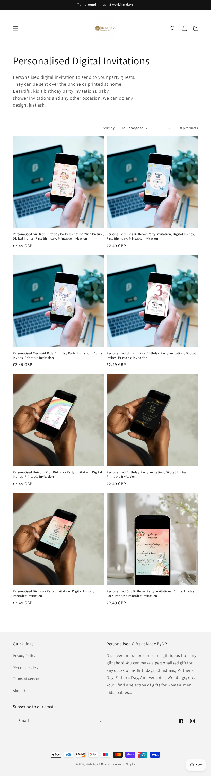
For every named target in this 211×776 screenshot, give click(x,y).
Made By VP (93, 764)
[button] (15, 28)
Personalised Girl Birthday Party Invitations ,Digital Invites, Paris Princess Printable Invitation (151, 593)
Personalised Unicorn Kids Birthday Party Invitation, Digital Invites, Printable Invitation (151, 355)
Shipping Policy (25, 667)
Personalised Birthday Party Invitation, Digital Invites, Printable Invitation (147, 474)
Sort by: (109, 128)
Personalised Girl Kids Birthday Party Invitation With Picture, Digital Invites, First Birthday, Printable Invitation (58, 236)
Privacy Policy (24, 655)
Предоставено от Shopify (118, 764)
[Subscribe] (99, 721)
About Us (20, 690)
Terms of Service (26, 678)
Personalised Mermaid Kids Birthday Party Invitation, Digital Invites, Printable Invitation (58, 355)
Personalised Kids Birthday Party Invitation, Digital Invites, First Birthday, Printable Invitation (151, 236)
